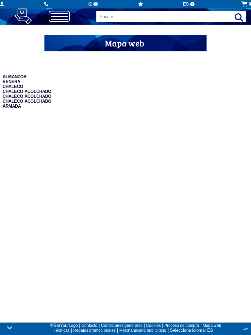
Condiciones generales (121, 325)
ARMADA (12, 106)
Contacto (89, 325)
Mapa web (212, 325)
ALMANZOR (14, 76)
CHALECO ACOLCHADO (27, 91)
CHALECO (13, 86)
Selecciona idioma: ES (191, 330)
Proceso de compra (181, 325)
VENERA (11, 81)
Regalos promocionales (94, 330)
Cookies (153, 325)
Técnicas (62, 330)
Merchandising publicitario (142, 330)
